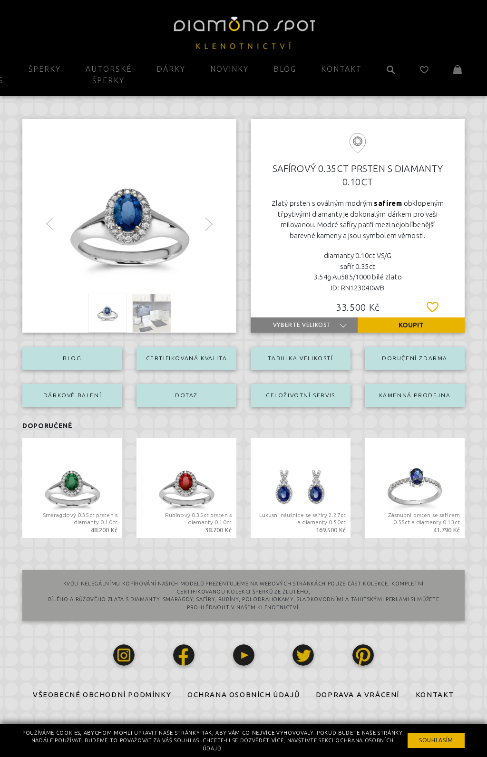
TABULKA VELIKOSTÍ (300, 358)
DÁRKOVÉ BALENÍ (72, 395)
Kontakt (341, 69)
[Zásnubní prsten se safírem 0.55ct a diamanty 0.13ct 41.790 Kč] (415, 487)
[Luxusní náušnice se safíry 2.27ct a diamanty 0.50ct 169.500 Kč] (301, 487)
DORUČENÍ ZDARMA (415, 358)
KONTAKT (435, 694)
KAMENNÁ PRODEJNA (415, 395)
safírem (388, 203)
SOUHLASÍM (436, 740)
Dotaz (186, 395)
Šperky (45, 69)
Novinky (229, 69)
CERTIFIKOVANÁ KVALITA (186, 358)
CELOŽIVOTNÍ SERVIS (300, 395)
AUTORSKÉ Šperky (109, 75)
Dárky (170, 69)
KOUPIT (411, 325)
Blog (284, 69)
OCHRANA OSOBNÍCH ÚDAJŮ (243, 694)
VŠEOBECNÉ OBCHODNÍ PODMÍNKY (102, 694)
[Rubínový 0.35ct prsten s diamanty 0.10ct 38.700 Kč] (186, 487)
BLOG (72, 358)
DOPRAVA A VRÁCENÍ (357, 694)
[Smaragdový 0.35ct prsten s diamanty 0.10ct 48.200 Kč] (72, 487)
